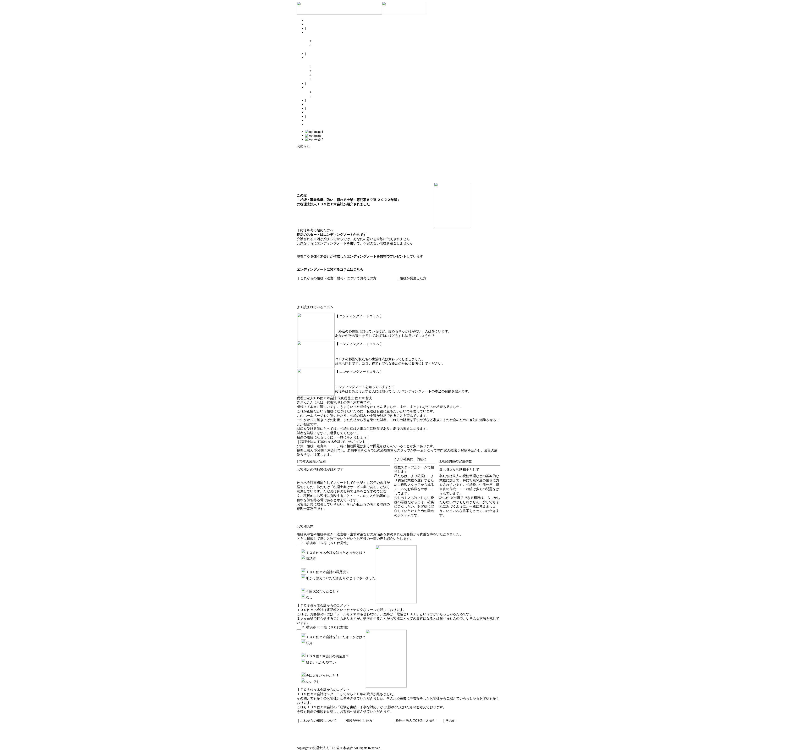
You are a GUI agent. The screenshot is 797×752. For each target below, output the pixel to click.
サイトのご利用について (462, 737)
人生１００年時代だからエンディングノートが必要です (376, 379)
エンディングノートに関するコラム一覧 (327, 274)
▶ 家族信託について (328, 75)
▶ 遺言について (325, 66)
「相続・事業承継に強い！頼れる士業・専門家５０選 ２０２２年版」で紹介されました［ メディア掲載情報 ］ (379, 171)
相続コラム (313, 104)
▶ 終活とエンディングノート (335, 41)
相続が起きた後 (316, 87)
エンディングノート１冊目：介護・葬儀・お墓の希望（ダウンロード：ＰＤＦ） (356, 260)
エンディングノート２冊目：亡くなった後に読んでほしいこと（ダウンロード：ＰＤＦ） (363, 265)
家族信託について (310, 291)
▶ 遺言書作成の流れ (328, 79)
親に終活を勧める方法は (353, 323)
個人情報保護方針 (457, 732)
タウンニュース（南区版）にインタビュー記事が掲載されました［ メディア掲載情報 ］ (362, 180)
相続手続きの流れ (409, 291)
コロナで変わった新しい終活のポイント (365, 351)
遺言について (307, 282)
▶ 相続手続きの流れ (328, 96)
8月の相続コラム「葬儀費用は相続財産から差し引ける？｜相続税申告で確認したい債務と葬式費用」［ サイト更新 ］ (385, 154)
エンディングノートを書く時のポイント (327, 252)
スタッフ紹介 (315, 112)
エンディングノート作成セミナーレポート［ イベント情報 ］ (342, 167)
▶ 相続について (325, 92)
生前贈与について (310, 287)
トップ (310, 24)
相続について (406, 287)
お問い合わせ (315, 120)
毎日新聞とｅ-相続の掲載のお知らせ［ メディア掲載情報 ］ (341, 176)
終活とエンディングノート (317, 247)
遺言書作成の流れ (310, 295)
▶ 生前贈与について (328, 70)
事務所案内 (402, 734)
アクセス (401, 739)
